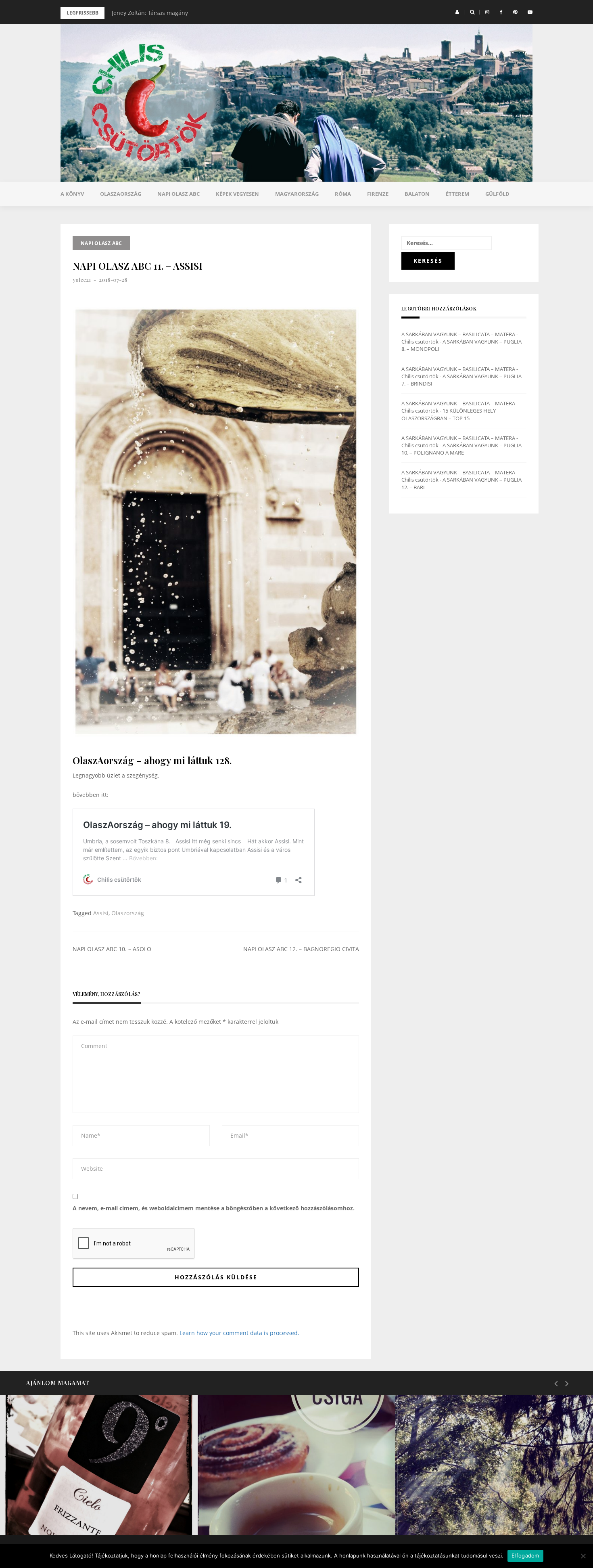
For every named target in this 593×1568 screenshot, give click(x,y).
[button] (457, 12)
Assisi (101, 913)
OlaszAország (120, 193)
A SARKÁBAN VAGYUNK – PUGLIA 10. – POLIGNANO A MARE (461, 449)
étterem (457, 193)
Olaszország (127, 913)
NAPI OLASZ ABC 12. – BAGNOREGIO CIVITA (301, 949)
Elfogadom (525, 1555)
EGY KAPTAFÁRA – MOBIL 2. (76, 1514)
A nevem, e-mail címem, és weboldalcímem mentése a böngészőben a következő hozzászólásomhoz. (214, 1208)
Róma (343, 193)
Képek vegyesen (237, 193)
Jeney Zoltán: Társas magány (150, 13)
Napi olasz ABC (178, 193)
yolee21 (82, 279)
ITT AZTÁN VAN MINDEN (465, 1514)
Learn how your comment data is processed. (239, 1333)
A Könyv (72, 193)
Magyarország (297, 193)
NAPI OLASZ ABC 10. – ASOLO (112, 949)
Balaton (417, 193)
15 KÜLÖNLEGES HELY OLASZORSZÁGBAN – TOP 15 (448, 414)
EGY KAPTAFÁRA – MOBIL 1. (273, 1514)
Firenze (377, 193)
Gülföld (497, 193)
